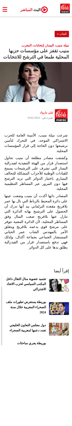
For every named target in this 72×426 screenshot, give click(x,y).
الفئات (63, 33)
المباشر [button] (28, 10)
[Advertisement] (36, 388)
